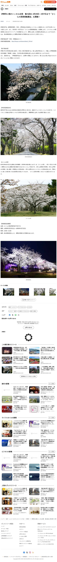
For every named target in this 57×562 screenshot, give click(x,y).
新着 (2, 5)
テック (48, 5)
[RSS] (33, 552)
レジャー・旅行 (12, 311)
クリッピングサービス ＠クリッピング (47, 526)
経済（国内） (34, 311)
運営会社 (6, 556)
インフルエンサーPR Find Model (45, 533)
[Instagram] (30, 552)
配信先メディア (4, 531)
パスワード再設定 (23, 531)
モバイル (54, 5)
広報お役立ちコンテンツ (7, 538)
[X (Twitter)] (12, 315)
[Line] (15, 315)
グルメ (11, 5)
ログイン (21, 529)
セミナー (21, 545)
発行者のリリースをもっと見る (28, 376)
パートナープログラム (15, 556)
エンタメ (7, 5)
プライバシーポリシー (34, 556)
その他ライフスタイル (23, 311)
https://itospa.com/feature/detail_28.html (22, 41)
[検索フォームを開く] (41, 2)
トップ (2, 519)
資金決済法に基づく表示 (47, 556)
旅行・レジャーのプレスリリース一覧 (15, 519)
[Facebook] (9, 315)
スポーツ (39, 5)
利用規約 (25, 556)
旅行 (15, 5)
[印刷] (18, 315)
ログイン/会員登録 (51, 2)
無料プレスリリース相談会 (25, 543)
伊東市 (2, 21)
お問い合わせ (28, 327)
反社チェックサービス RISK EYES (46, 544)
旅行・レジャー (12, 307)
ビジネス (44, 5)
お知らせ (21, 538)
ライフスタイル (31, 5)
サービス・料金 (4, 528)
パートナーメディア (6, 533)
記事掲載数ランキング (6, 535)
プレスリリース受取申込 (25, 541)
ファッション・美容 (22, 5)
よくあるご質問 (23, 536)
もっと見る (51, 383)
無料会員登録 (22, 526)
